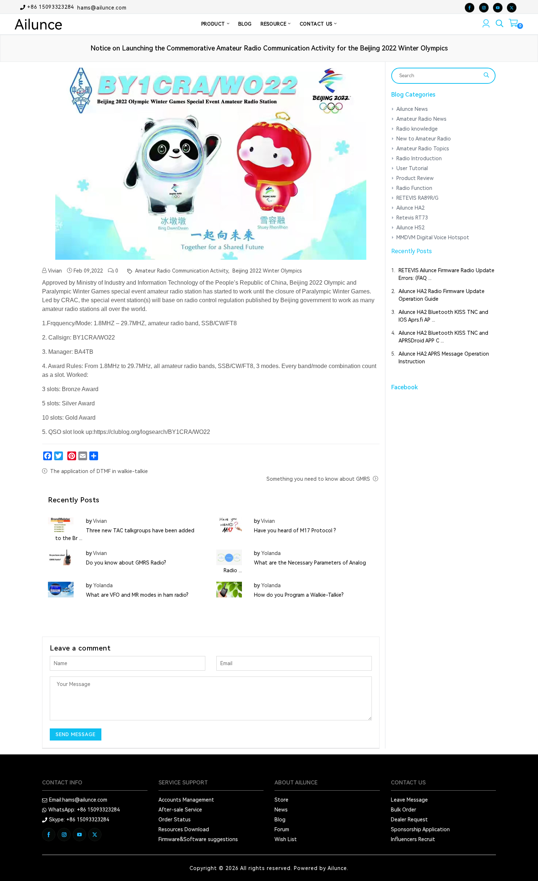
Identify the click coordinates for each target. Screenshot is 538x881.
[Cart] (513, 24)
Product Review (415, 178)
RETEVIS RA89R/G (417, 198)
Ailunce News (412, 109)
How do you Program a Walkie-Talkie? (299, 595)
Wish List (285, 839)
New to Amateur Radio (423, 139)
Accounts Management (186, 800)
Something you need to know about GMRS (318, 479)
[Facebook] (47, 455)
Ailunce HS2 (410, 227)
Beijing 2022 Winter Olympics (266, 271)
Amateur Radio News (421, 119)
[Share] (93, 455)
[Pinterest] (71, 455)
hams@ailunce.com (101, 7)
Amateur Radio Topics (422, 148)
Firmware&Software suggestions (198, 839)
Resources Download (183, 829)
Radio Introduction (419, 158)
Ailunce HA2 (410, 208)
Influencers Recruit (413, 839)
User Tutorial (412, 168)
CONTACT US (317, 24)
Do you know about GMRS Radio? (126, 563)
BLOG (245, 24)
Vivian (54, 271)
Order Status (174, 819)
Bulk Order (403, 810)
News (281, 810)
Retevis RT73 (412, 218)
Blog (279, 819)
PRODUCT (214, 24)
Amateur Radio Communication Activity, (181, 271)
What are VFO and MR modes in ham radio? (137, 595)
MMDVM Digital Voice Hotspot (432, 237)
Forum (281, 829)
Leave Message (409, 800)
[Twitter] (58, 455)
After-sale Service (180, 810)
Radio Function (414, 188)
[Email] (82, 455)
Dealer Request (409, 819)
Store (281, 800)
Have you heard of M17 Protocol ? (295, 530)
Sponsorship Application (420, 829)
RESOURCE (274, 24)
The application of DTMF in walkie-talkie (99, 471)
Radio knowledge (417, 129)
